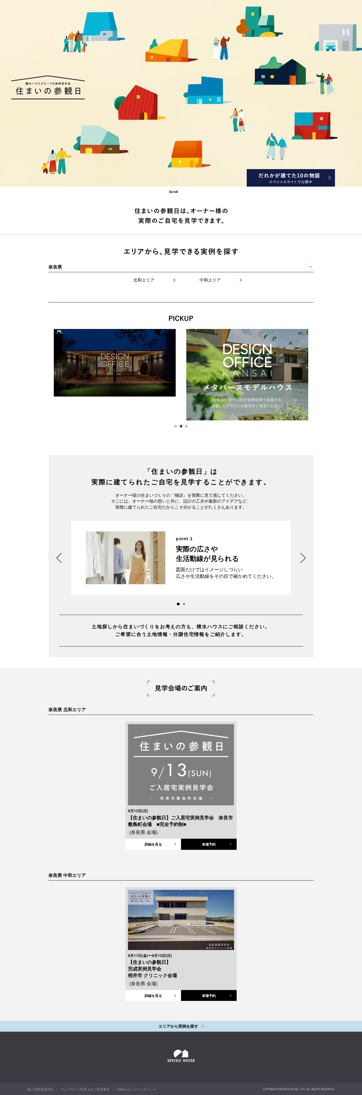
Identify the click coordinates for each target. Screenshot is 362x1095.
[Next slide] (303, 558)
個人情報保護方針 (40, 1089)
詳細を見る (153, 844)
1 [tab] (175, 426)
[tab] (184, 604)
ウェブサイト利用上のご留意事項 (85, 1089)
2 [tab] (181, 426)
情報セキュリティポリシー (136, 1089)
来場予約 (209, 844)
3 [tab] (186, 426)
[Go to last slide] (59, 558)
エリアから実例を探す (178, 1026)
